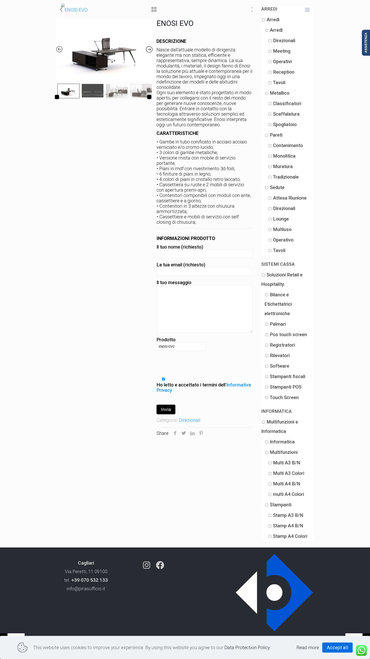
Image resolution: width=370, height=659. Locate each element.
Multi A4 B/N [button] (286, 483)
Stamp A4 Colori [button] (290, 536)
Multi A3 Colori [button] (288, 473)
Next (149, 97)
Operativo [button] (283, 240)
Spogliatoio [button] (285, 124)
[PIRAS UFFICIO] (74, 9)
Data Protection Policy (247, 647)
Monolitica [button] (284, 156)
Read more (308, 647)
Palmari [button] (278, 324)
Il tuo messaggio (174, 282)
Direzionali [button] (284, 40)
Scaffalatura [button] (286, 114)
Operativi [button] (282, 61)
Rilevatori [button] (280, 355)
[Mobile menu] (307, 9)
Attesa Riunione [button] (290, 198)
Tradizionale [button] (286, 177)
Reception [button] (283, 72)
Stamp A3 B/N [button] (288, 515)
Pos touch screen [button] (288, 334)
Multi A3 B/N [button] (286, 462)
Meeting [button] (281, 51)
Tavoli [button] (279, 82)
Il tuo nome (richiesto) (180, 247)
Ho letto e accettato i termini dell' (204, 387)
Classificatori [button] (287, 103)
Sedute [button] (277, 187)
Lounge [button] (281, 219)
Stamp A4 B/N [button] (288, 525)
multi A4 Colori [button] (288, 494)
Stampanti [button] (280, 504)
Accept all (337, 647)
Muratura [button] (283, 166)
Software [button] (279, 366)
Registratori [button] (282, 345)
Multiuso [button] (282, 229)
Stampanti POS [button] (285, 387)
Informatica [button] (282, 441)
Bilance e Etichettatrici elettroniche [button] (278, 304)
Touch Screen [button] (284, 397)
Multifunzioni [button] (284, 452)
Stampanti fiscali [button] (287, 376)
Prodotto (166, 339)
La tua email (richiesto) (181, 264)
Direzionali (189, 420)
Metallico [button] (279, 93)
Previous (57, 97)
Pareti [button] (276, 135)
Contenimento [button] (288, 145)
